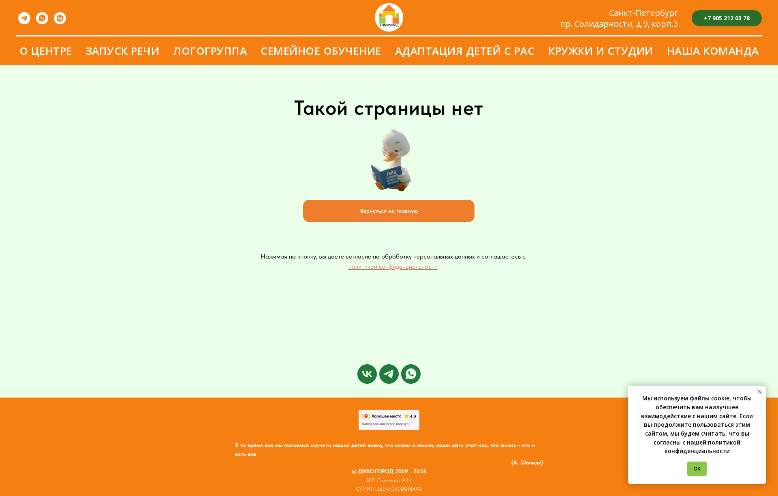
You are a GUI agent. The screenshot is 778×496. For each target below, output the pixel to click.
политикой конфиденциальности (393, 266)
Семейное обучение (321, 50)
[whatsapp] (42, 18)
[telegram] (24, 18)
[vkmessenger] (60, 18)
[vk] (367, 374)
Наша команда (713, 50)
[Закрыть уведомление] (760, 392)
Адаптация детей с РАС (465, 50)
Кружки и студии (600, 50)
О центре (45, 50)
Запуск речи (123, 50)
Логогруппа (210, 50)
